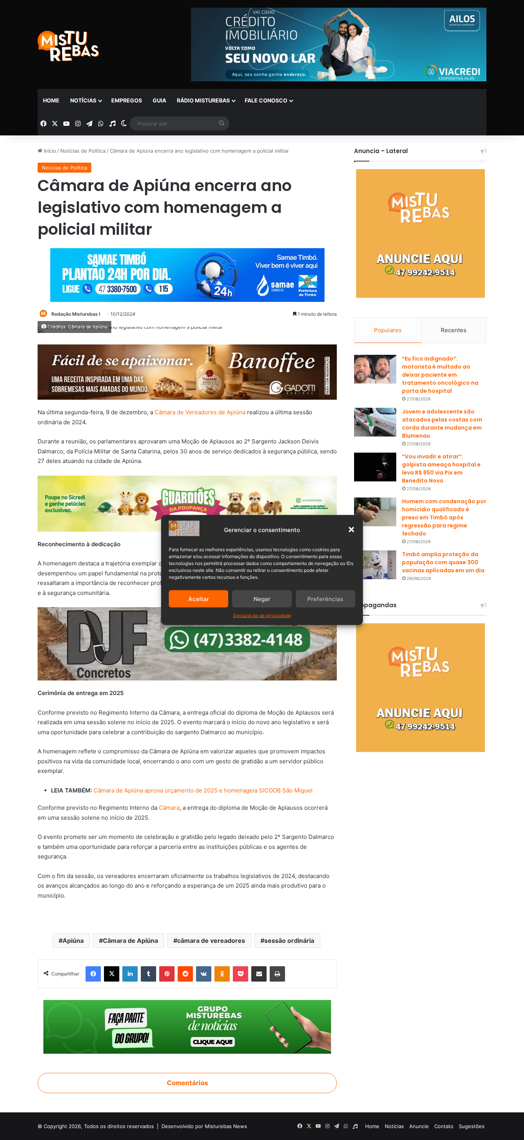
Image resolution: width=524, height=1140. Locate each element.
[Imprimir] (277, 974)
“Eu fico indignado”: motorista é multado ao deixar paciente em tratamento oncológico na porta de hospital (440, 375)
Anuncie (419, 1126)
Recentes (453, 330)
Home (51, 100)
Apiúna (73, 940)
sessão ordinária (289, 940)
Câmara (169, 807)
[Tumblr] (148, 974)
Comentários (187, 1083)
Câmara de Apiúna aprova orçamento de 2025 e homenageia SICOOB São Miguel (202, 790)
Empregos (126, 100)
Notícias (83, 100)
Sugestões (471, 1126)
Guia (159, 100)
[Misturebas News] (68, 46)
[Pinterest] (167, 974)
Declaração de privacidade (262, 615)
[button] (351, 530)
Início (49, 151)
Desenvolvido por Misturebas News (204, 1126)
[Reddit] (185, 974)
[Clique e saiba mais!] (187, 273)
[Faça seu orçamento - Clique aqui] (187, 643)
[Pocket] (240, 974)
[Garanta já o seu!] (187, 371)
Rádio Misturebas (203, 100)
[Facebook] (93, 974)
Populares (388, 330)
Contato (443, 1126)
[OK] (222, 974)
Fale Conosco (266, 100)
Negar (262, 598)
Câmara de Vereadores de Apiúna (200, 412)
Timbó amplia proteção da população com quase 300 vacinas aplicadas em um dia (443, 562)
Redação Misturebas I (75, 314)
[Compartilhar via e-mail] (259, 974)
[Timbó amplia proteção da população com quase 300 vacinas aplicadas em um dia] (375, 564)
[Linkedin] (130, 974)
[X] (111, 974)
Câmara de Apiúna (130, 940)
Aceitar (198, 598)
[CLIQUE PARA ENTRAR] (187, 1026)
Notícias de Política (82, 151)
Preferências (325, 598)
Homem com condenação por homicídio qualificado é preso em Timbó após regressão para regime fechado (444, 517)
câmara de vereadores (211, 940)
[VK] (203, 974)
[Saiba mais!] (187, 503)
